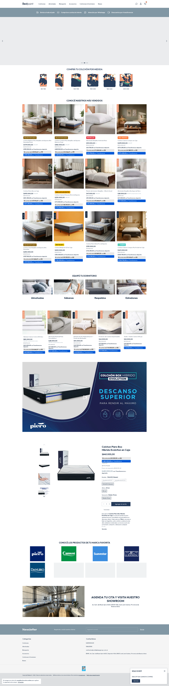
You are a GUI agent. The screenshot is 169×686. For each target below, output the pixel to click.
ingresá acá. (82, 675)
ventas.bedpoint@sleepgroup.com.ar (97, 650)
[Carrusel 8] (132, 570)
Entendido (21, 682)
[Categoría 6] (126, 82)
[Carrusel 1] (37, 553)
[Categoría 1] (43, 82)
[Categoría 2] (59, 82)
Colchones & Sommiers (87, 4)
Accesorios (72, 4)
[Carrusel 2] (69, 553)
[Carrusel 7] (100, 570)
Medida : (110, 477)
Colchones (41, 4)
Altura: (106, 488)
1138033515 (89, 646)
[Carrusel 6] (69, 570)
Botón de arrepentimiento (93, 675)
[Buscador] (136, 4)
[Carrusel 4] (132, 553)
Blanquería (62, 4)
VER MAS (136, 681)
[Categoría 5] (109, 82)
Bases (100, 4)
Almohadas (52, 4)
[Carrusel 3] (84, 41)
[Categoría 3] (76, 82)
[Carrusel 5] (37, 570)
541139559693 (90, 643)
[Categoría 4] (92, 82)
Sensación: (109, 495)
